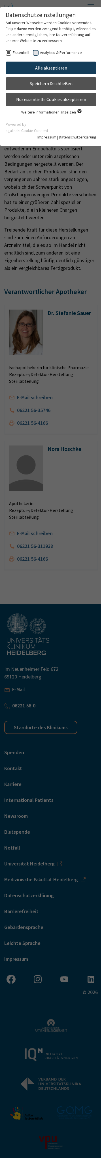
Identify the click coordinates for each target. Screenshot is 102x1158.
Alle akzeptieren (51, 68)
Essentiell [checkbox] (21, 52)
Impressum (46, 137)
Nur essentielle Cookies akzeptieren (51, 99)
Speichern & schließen (51, 83)
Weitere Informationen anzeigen (49, 112)
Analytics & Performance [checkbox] (61, 52)
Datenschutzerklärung (77, 137)
